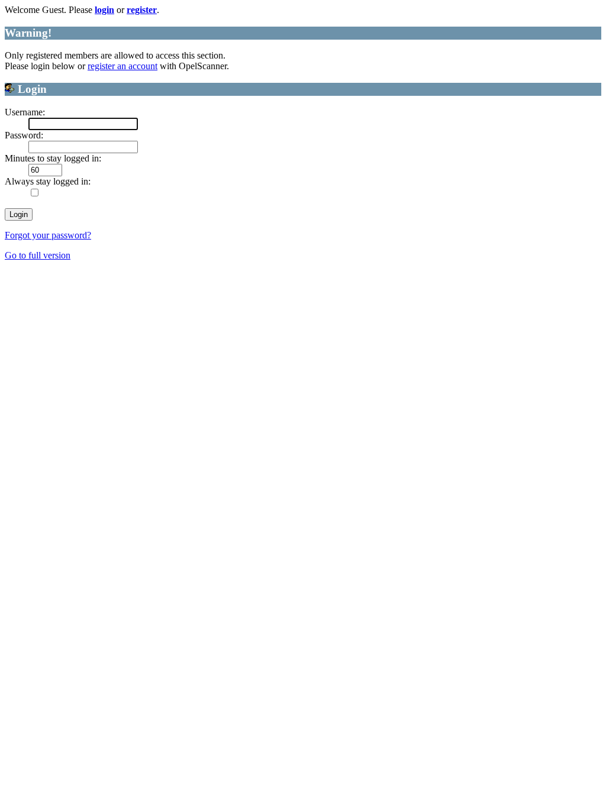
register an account (122, 66)
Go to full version (37, 255)
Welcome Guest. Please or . (82, 10)
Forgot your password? (48, 235)
